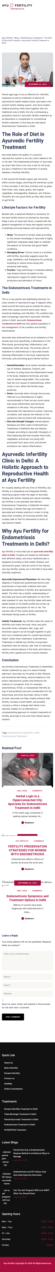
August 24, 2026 (20, 1160)
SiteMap (8, 1083)
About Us (8, 1062)
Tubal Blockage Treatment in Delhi (20, 1114)
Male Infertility (11, 1068)
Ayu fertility (22, 841)
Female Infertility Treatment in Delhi (21, 1109)
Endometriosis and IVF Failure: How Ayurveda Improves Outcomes (29, 1173)
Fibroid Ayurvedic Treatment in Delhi (21, 1119)
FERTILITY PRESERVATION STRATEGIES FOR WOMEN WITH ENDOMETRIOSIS (27, 850)
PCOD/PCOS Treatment (15, 1130)
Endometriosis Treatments (14, 736)
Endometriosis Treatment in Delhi (19, 1124)
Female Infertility (12, 1073)
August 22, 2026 (20, 1197)
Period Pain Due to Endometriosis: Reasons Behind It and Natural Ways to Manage (31, 1153)
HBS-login (22, 791)
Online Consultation (13, 1089)
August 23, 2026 (20, 1178)
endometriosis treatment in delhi (23, 732)
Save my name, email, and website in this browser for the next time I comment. (26, 1006)
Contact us (9, 1078)
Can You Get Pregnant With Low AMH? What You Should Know (31, 1192)
